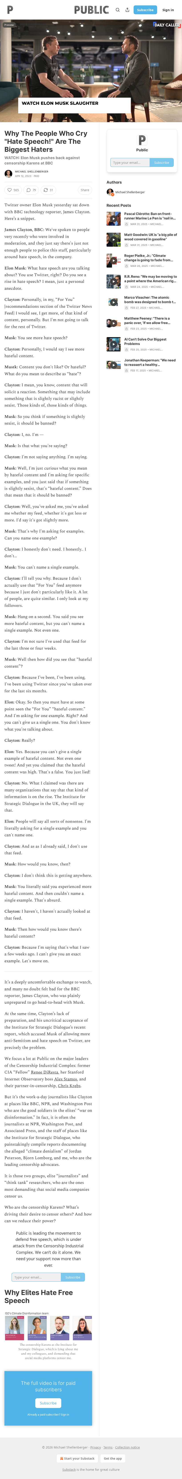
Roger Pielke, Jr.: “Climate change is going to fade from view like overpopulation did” (147, 257)
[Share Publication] (127, 9)
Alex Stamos (65, 1079)
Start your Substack (79, 1458)
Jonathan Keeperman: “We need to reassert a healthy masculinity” (150, 362)
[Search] (117, 9)
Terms (108, 1447)
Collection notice (127, 1447)
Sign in (168, 10)
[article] (142, 219)
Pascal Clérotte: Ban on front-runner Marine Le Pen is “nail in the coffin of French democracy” (150, 216)
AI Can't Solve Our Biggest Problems (145, 341)
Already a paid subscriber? (48, 1414)
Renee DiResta (44, 1072)
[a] (113, 218)
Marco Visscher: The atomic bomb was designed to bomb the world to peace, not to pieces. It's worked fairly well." (150, 299)
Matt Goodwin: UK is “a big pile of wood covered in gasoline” (150, 237)
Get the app (113, 1458)
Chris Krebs (69, 1086)
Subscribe (145, 10)
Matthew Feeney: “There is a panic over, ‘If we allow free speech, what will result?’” (147, 320)
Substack (69, 1469)
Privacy (95, 1447)
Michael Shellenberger (31, 171)
